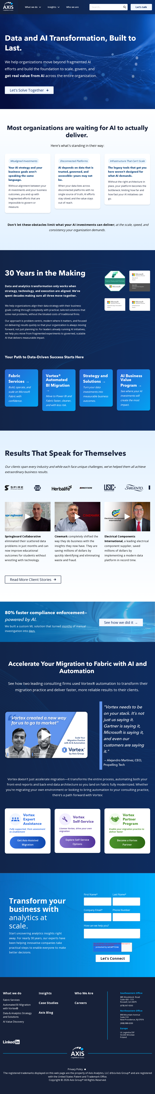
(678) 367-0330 (126, 1005)
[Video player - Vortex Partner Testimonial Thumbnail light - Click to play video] (46, 735)
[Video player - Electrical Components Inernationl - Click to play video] (127, 516)
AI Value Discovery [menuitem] (13, 1021)
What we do (31, 7)
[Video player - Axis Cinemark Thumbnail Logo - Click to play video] (77, 516)
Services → (18, 381)
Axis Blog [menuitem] (46, 1012)
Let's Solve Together (27, 90)
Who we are (72, 7)
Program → (131, 385)
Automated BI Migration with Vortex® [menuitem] (17, 1006)
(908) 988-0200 (126, 1023)
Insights (52, 7)
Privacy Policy (75, 1069)
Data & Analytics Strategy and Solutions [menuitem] (17, 1015)
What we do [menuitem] (12, 993)
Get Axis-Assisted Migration (27, 842)
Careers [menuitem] (81, 1003)
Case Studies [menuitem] (48, 1003)
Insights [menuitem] (45, 993)
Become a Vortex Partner (127, 842)
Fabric (14, 375)
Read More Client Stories (30, 579)
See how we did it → (121, 622)
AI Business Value (131, 377)
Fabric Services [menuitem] (11, 1000)
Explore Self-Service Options (77, 842)
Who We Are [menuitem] (84, 993)
